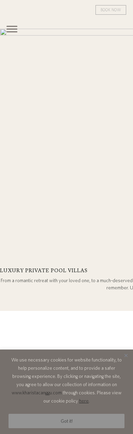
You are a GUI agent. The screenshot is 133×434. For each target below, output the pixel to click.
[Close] (126, 355)
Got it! (67, 421)
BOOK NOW (111, 10)
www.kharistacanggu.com (37, 392)
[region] (66, 392)
